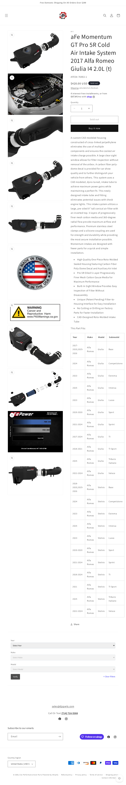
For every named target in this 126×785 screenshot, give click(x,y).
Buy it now (94, 128)
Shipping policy (112, 775)
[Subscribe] (59, 736)
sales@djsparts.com (63, 706)
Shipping (75, 88)
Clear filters (109, 676)
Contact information (110, 778)
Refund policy (66, 775)
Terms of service (96, 775)
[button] (6, 15)
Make (13, 652)
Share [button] (76, 624)
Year (12, 640)
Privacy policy (81, 775)
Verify (15, 676)
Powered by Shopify (50, 775)
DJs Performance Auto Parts (31, 775)
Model (13, 664)
